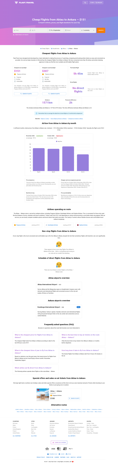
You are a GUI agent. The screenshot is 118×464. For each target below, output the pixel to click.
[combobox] (22, 30)
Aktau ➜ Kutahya (64, 411)
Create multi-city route (21, 34)
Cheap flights (45, 48)
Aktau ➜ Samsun (73, 411)
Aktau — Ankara (56, 391)
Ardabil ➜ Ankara (19, 409)
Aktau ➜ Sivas (90, 411)
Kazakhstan (56, 48)
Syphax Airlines (83, 225)
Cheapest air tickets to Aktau (75, 118)
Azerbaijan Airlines (53, 225)
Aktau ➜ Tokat (82, 411)
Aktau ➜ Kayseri (29, 411)
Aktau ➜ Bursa (98, 411)
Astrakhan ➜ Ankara (29, 409)
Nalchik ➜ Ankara (86, 409)
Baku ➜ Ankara (38, 409)
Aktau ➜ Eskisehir (38, 411)
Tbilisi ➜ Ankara (20, 411)
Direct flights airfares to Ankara (59, 118)
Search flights (27, 93)
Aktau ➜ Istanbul (47, 411)
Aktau (64, 48)
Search (100, 30)
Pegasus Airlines (20, 225)
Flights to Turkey (45, 118)
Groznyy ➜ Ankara (56, 409)
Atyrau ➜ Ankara (65, 409)
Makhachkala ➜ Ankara (75, 409)
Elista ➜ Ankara (46, 409)
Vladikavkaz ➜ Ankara (97, 409)
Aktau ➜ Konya (56, 411)
